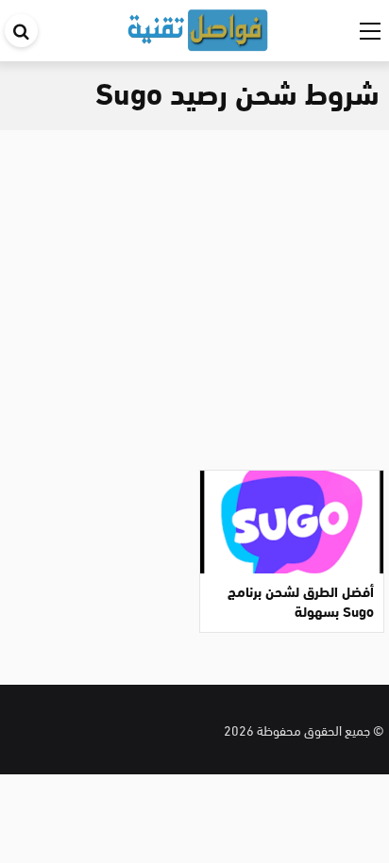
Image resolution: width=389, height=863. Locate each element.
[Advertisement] (194, 293)
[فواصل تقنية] (197, 27)
